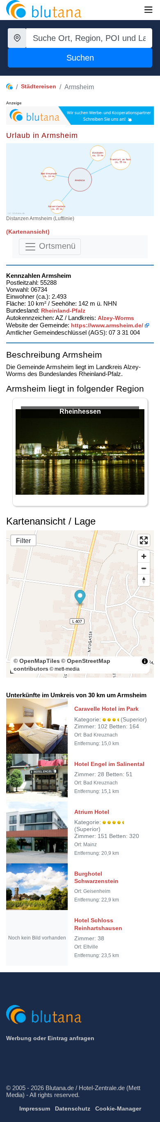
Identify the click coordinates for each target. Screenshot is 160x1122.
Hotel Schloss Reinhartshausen (98, 924)
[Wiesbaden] (97, 153)
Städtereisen (38, 86)
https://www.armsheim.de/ (107, 325)
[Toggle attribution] (145, 661)
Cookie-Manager (118, 1108)
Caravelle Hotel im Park (106, 708)
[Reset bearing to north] (144, 580)
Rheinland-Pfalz (63, 310)
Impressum (34, 1108)
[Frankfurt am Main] (120, 160)
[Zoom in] (144, 556)
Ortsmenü (56, 245)
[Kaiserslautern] (57, 207)
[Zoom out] (144, 568)
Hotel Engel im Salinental (109, 764)
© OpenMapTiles (37, 661)
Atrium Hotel (91, 812)
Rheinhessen (80, 411)
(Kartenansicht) (28, 231)
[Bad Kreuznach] (49, 174)
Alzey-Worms (116, 318)
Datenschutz (72, 1108)
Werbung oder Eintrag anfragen (50, 1038)
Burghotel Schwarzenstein (96, 877)
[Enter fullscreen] (144, 540)
